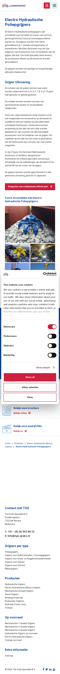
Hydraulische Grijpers (15, 584)
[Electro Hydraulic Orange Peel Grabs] (30, 224)
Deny (30, 397)
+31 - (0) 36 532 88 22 (21, 531)
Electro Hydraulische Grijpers (18, 637)
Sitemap (9, 655)
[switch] (52, 336)
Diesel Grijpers (12, 594)
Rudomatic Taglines (14, 601)
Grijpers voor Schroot (15, 565)
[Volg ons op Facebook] (43, 669)
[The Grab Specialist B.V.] (14, 5)
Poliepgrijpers (11, 552)
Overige (8, 608)
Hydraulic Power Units (15, 604)
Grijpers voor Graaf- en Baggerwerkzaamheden (28, 558)
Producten (18, 443)
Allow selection (30, 387)
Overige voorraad (13, 640)
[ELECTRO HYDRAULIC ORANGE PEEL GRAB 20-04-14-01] (17, 253)
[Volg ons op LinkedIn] (50, 669)
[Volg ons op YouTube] (54, 669)
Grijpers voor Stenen (15, 562)
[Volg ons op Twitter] (46, 669)
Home (7, 443)
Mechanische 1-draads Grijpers (20, 623)
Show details (43, 367)
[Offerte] (47, 5)
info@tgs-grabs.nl (19, 535)
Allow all (30, 377)
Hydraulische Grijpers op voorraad (21, 633)
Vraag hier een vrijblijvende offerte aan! (28, 186)
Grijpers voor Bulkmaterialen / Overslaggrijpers (27, 555)
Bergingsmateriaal (14, 597)
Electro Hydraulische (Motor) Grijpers (22, 587)
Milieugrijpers (11, 568)
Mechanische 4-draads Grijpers (20, 630)
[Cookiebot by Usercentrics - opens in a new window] (43, 274)
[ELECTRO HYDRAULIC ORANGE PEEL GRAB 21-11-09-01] (42, 253)
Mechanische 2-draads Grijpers (20, 626)
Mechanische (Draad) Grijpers (19, 591)
